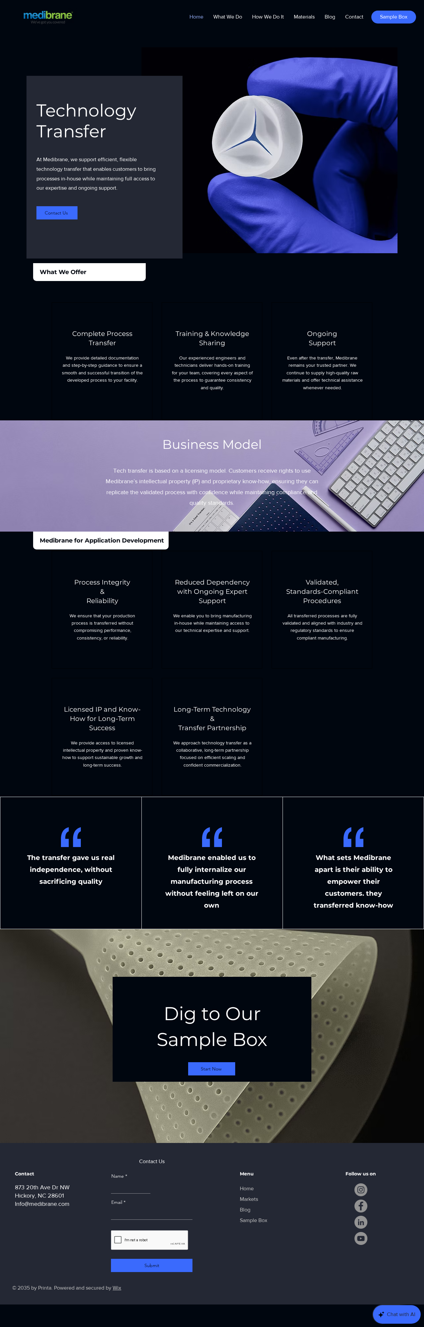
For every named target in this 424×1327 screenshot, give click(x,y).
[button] (227, 16)
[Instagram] (360, 1189)
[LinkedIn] (360, 1222)
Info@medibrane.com (42, 1204)
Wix (117, 1288)
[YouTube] (360, 1238)
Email (116, 1202)
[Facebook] (360, 1206)
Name (117, 1176)
